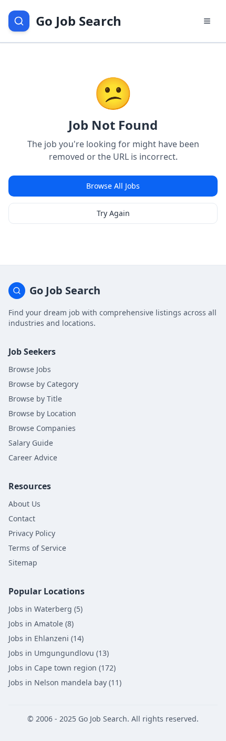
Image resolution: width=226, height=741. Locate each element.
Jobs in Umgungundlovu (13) (58, 653)
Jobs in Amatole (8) (41, 624)
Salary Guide (30, 443)
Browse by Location (42, 413)
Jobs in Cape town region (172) (62, 668)
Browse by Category (43, 384)
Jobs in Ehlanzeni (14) (46, 638)
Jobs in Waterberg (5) (45, 609)
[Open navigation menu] (207, 21)
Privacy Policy (31, 533)
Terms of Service (37, 548)
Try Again (113, 213)
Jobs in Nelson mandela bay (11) (64, 682)
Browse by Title (35, 399)
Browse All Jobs (113, 186)
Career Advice (32, 457)
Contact (21, 518)
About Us (24, 504)
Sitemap (22, 563)
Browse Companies (42, 428)
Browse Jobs (29, 369)
